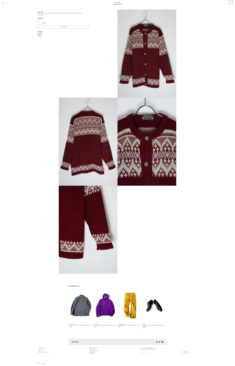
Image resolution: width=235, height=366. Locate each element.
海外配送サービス (92, 352)
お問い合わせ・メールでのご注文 (43, 352)
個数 (38, 21)
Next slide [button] (167, 304)
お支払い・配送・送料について (94, 350)
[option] (81, 307)
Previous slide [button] (67, 304)
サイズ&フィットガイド (42, 350)
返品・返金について (92, 353)
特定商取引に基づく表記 (93, 348)
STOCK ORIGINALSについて (43, 348)
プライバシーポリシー (93, 349)
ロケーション (40, 349)
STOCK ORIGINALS (43, 363)
